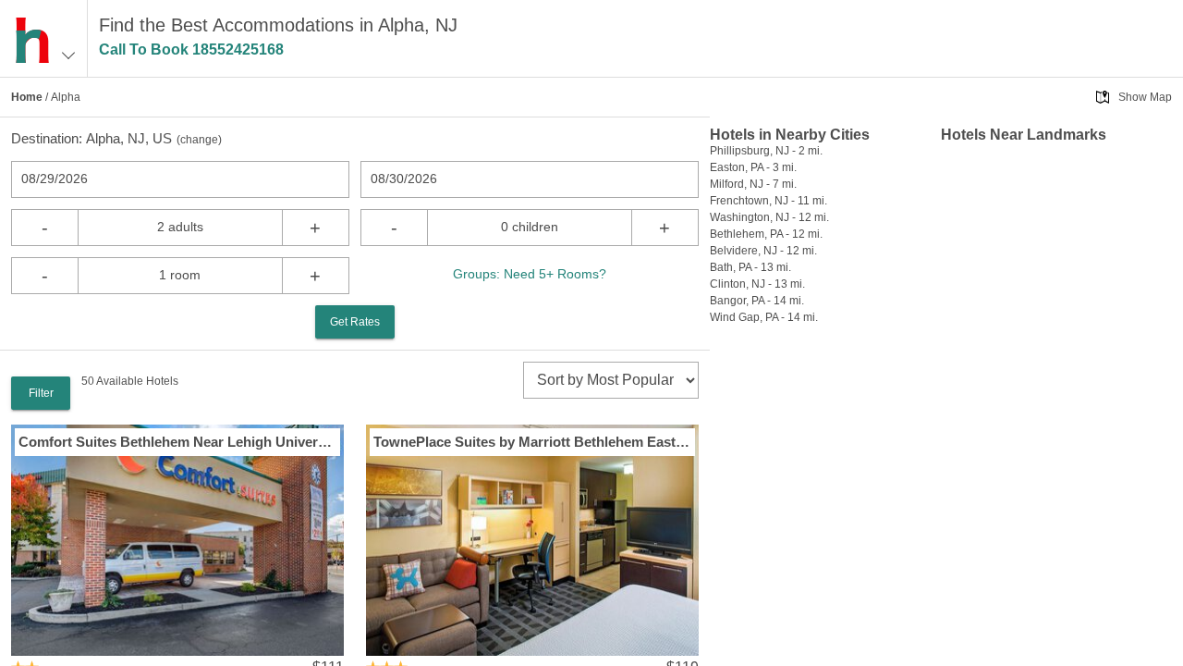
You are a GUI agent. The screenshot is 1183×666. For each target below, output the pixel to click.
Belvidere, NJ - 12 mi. (763, 250)
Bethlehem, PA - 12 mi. (766, 234)
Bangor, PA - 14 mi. (757, 300)
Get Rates (355, 321)
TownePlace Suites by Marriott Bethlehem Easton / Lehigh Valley (532, 442)
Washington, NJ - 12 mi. (769, 217)
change (199, 139)
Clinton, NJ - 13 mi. (757, 284)
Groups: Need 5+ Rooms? (529, 273)
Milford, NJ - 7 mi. (753, 184)
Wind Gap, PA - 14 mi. (764, 317)
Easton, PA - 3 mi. (753, 167)
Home (27, 97)
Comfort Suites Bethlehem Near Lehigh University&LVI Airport (177, 442)
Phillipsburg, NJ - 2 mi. (766, 150)
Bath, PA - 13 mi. (750, 267)
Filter (41, 393)
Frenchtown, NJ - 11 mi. (768, 200)
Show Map (1145, 97)
